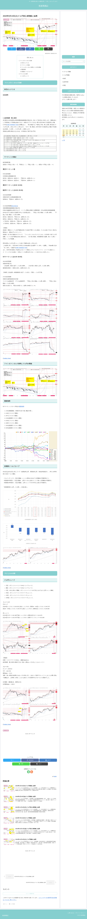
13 (73, 131)
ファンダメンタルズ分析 (26, 60)
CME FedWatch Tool (12, 124)
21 (76, 133)
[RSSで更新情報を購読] (31, 771)
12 (70, 131)
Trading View (6, 358)
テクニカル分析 (24, 73)
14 (76, 131)
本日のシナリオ (25, 62)
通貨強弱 (23, 69)
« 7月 (63, 140)
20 (73, 133)
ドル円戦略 (6, 730)
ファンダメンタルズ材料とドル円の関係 (31, 67)
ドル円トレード (25, 76)
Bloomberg (14, 206)
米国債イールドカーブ (26, 71)
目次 (28, 57)
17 (63, 133)
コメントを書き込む (30, 893)
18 (66, 133)
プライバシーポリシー (80, 912)
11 (66, 131)
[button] (48, 48)
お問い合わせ (71, 912)
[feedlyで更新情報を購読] (28, 771)
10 (63, 131)
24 (63, 135)
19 (70, 133)
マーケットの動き (25, 65)
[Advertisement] (30, 106)
